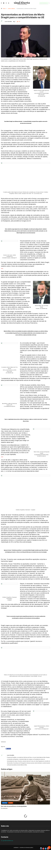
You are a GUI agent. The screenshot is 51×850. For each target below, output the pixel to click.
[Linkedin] (8, 3)
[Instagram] (6, 3)
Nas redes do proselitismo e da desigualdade (14, 806)
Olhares (10, 802)
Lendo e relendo (11, 8)
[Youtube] (3, 3)
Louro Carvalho (8, 21)
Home (4, 8)
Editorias (5, 802)
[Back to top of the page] (49, 847)
